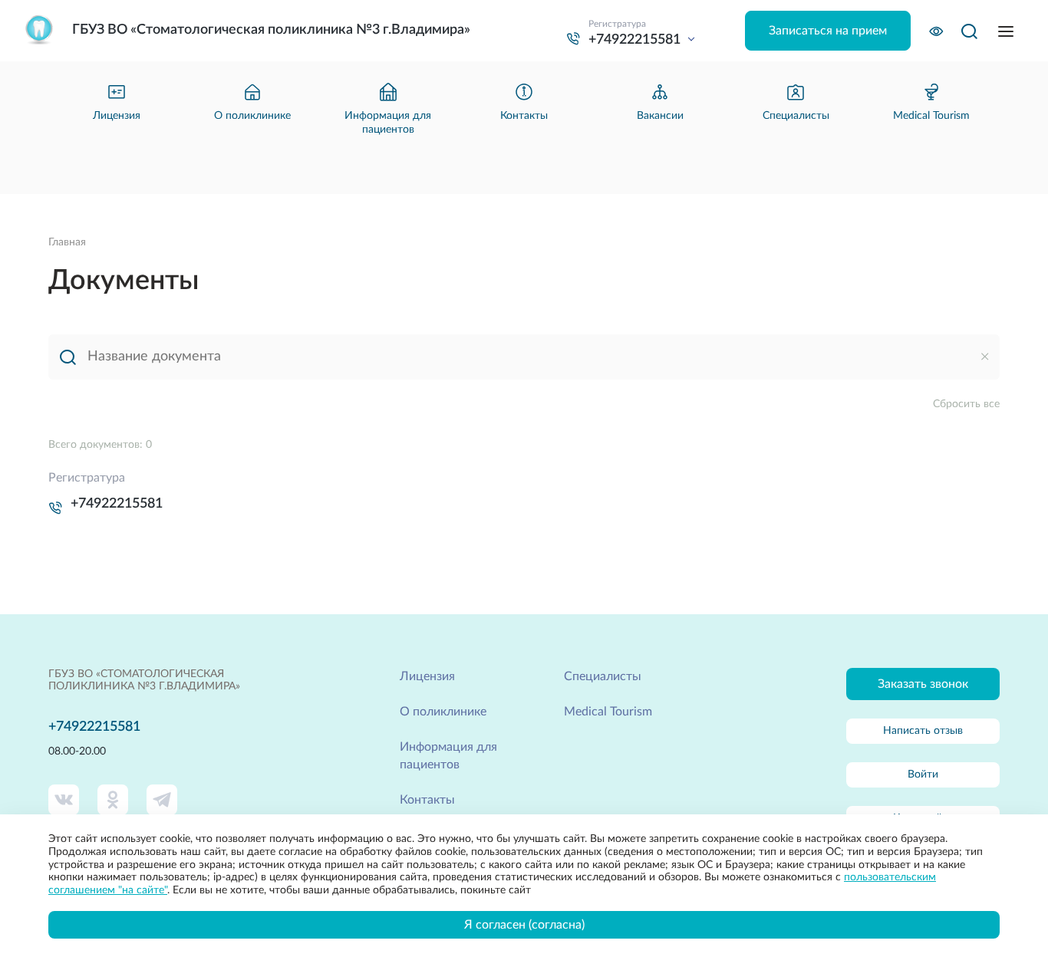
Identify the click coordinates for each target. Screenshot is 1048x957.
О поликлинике (443, 711)
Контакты (427, 800)
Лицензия (427, 676)
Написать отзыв (923, 730)
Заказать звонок (923, 684)
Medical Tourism (608, 711)
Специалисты (602, 676)
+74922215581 (117, 504)
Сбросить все (966, 404)
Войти (923, 774)
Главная (67, 242)
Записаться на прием (828, 31)
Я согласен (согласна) (524, 925)
